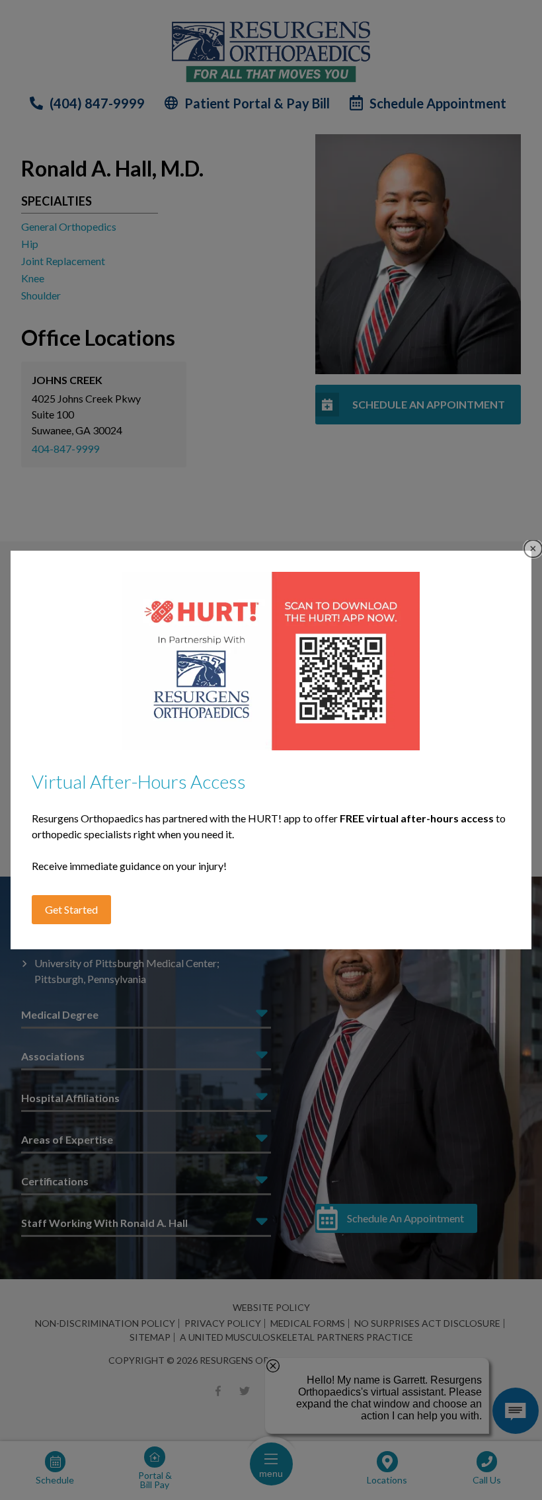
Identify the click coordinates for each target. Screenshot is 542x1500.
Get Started (71, 909)
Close (533, 549)
